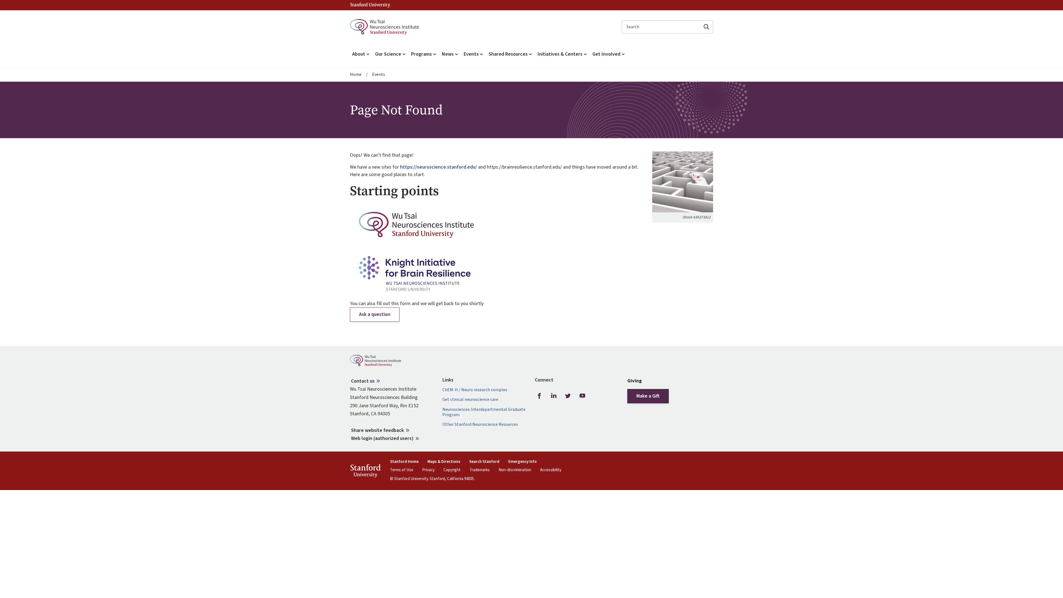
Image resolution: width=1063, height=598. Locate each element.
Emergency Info (522, 461)
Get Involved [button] (606, 54)
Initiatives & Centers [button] (560, 54)
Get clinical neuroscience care (470, 399)
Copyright (452, 470)
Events (378, 74)
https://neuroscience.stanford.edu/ (438, 167)
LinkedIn (553, 395)
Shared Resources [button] (508, 54)
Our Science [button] (388, 54)
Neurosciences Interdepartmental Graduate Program (483, 412)
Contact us (363, 381)
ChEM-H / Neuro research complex (474, 390)
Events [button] (471, 54)
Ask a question (374, 314)
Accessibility (550, 470)
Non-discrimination (515, 470)
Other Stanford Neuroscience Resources (480, 424)
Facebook (539, 395)
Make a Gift (648, 396)
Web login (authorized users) (382, 438)
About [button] (358, 54)
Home (356, 74)
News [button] (448, 54)
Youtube (582, 395)
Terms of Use (401, 470)
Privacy (428, 470)
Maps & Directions (443, 461)
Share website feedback (377, 430)
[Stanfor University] (370, 5)
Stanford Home (404, 461)
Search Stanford (484, 461)
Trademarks (479, 470)
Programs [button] (421, 54)
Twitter (568, 395)
